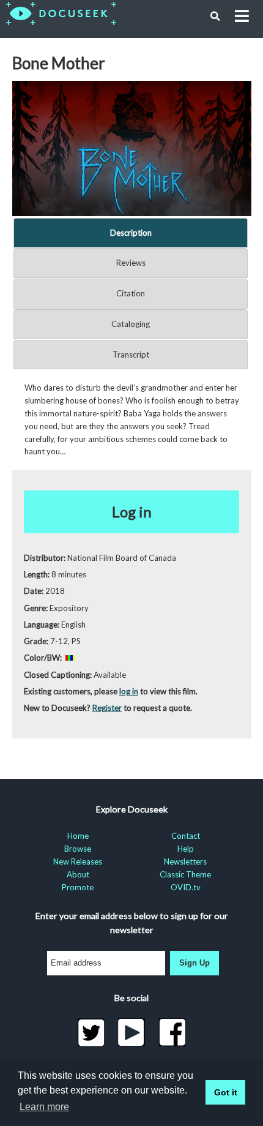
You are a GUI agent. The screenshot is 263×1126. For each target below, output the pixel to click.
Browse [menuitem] (77, 849)
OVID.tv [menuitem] (186, 887)
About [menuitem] (78, 874)
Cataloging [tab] (130, 324)
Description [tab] (131, 233)
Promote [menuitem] (78, 887)
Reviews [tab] (131, 263)
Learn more (44, 1107)
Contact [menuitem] (185, 836)
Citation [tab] (130, 293)
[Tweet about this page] (91, 1032)
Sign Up (194, 962)
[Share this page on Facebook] (172, 1032)
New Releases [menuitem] (77, 861)
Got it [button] (225, 1092)
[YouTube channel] (132, 1032)
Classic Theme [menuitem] (185, 874)
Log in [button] (132, 511)
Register (107, 708)
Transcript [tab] (131, 354)
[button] (215, 16)
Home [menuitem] (78, 836)
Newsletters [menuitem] (185, 861)
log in (128, 691)
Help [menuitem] (185, 849)
